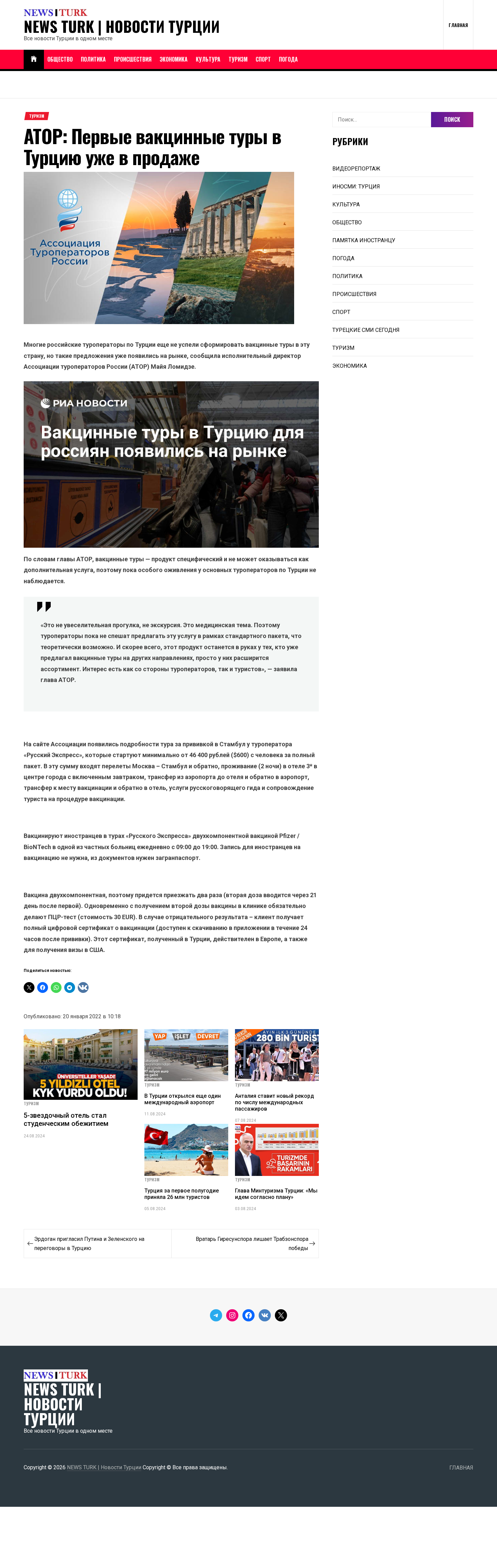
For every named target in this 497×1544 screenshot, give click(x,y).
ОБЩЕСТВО (60, 59)
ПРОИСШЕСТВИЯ (132, 59)
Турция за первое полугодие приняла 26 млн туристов (181, 1193)
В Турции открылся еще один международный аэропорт (182, 1099)
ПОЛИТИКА (93, 59)
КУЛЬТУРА (208, 59)
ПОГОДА (288, 59)
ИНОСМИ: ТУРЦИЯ (356, 186)
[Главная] (34, 59)
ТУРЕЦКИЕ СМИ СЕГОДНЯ (366, 330)
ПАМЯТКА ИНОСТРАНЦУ (363, 240)
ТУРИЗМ (238, 59)
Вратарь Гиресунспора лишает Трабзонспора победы (252, 1243)
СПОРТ (263, 59)
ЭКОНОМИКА (174, 59)
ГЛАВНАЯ (458, 24)
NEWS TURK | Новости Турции (122, 26)
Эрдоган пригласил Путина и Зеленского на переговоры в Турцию (89, 1243)
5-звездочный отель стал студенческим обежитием (66, 1119)
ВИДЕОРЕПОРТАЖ (356, 168)
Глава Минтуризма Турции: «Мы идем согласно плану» (276, 1193)
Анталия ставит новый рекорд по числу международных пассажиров (274, 1102)
